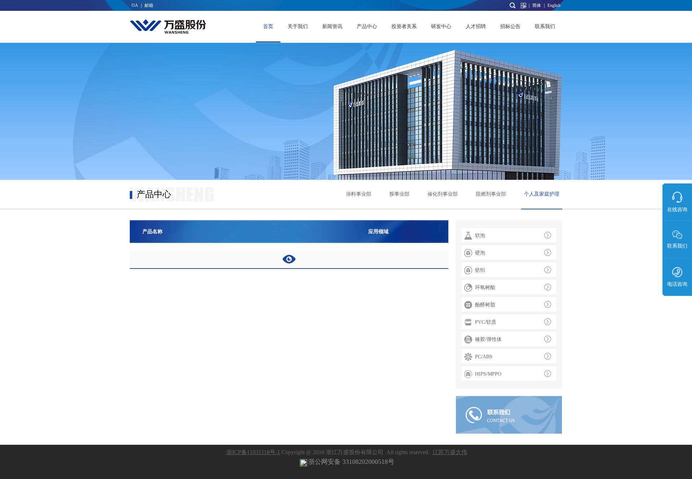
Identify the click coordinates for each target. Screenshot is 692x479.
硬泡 (480, 253)
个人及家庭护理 (541, 194)
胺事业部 (399, 194)
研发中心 (441, 26)
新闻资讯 (332, 26)
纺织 (480, 270)
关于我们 (298, 26)
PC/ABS (483, 356)
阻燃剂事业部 (491, 194)
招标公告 (510, 26)
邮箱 (149, 5)
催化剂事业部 (442, 194)
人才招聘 (476, 26)
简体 (536, 5)
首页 (268, 26)
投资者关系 (404, 26)
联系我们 (545, 26)
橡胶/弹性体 (488, 339)
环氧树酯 (485, 287)
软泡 (480, 235)
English (553, 5)
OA (135, 5)
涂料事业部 (358, 194)
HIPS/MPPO (488, 374)
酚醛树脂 (485, 304)
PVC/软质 (485, 322)
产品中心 (367, 26)
